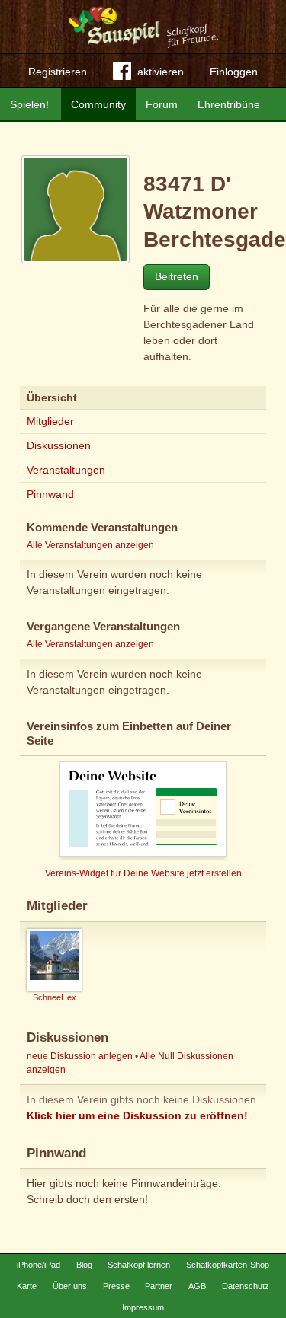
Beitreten (176, 276)
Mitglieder (50, 421)
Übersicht (52, 397)
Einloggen (234, 71)
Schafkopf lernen (139, 1264)
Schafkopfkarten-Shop (227, 1264)
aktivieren (160, 71)
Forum (162, 104)
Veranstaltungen (66, 470)
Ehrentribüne (229, 104)
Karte (27, 1286)
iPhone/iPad (38, 1264)
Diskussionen (59, 445)
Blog (84, 1264)
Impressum (143, 1307)
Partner (158, 1286)
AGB (197, 1286)
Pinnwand (50, 494)
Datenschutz (245, 1286)
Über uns (70, 1286)
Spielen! (29, 104)
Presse (116, 1286)
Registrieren (57, 71)
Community (98, 104)
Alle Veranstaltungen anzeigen (90, 545)
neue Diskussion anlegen (80, 1056)
